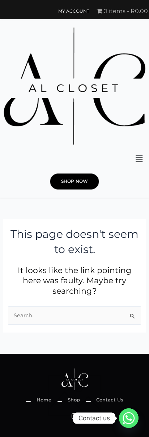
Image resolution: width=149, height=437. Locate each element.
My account (73, 11)
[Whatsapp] (129, 418)
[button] (139, 159)
